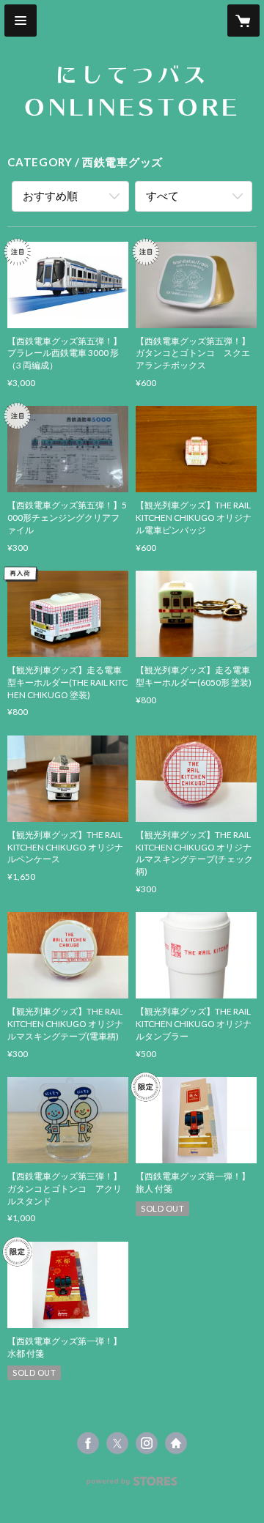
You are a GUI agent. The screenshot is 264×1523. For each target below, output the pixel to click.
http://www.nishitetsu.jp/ (176, 1443)
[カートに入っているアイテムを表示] (243, 20)
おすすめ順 (50, 195)
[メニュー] (20, 20)
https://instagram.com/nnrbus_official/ (147, 1443)
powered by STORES (132, 1485)
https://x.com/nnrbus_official (117, 1443)
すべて (162, 195)
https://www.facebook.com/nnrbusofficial (88, 1443)
